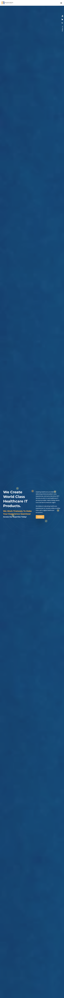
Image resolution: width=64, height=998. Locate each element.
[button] (61, 3)
